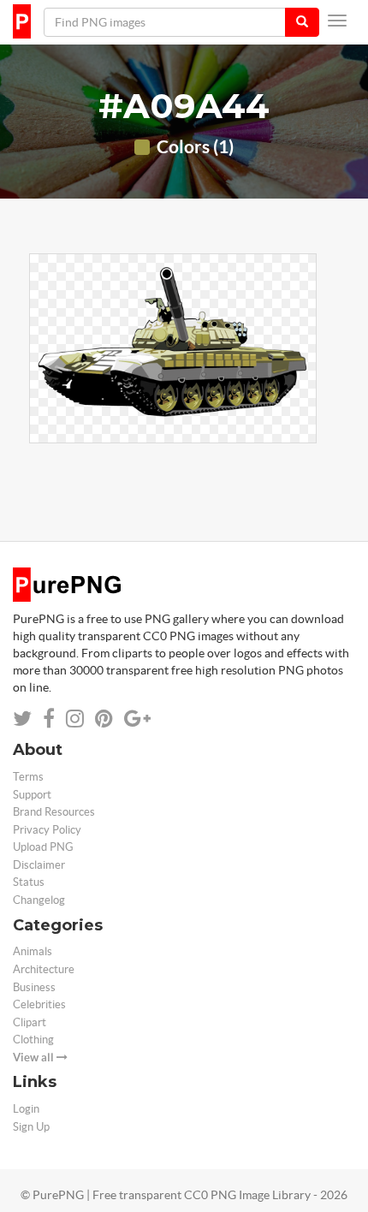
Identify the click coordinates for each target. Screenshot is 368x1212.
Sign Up (31, 1126)
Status (29, 882)
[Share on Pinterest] (104, 718)
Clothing (33, 1039)
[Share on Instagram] (75, 718)
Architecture (43, 969)
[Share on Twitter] (22, 718)
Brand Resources (54, 811)
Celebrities (39, 1004)
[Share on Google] (137, 718)
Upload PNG (43, 847)
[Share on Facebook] (49, 718)
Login (26, 1108)
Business (34, 987)
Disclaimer (39, 864)
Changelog (39, 900)
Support (32, 794)
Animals (32, 951)
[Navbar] (337, 20)
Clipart (29, 1022)
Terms (28, 776)
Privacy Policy (47, 829)
